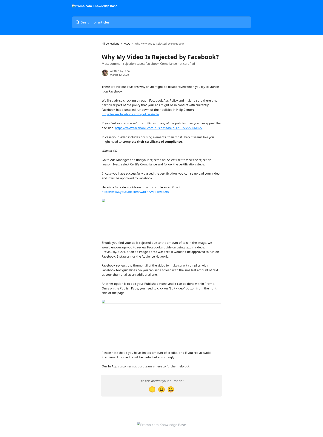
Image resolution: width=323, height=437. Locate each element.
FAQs (127, 43)
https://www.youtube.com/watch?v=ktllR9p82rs (135, 192)
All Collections (110, 43)
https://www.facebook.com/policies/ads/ (130, 114)
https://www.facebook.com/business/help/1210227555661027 (158, 128)
